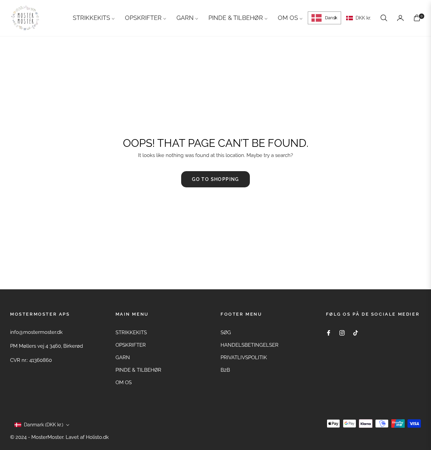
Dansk (331, 17)
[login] (400, 17)
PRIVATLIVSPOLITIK (244, 357)
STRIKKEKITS (131, 332)
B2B (225, 370)
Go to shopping (215, 179)
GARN (122, 357)
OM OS (123, 382)
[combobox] (324, 17)
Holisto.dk (97, 437)
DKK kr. (363, 18)
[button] (384, 18)
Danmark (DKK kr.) (43, 424)
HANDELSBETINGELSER (249, 345)
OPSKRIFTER (130, 345)
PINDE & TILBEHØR (138, 370)
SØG (226, 332)
